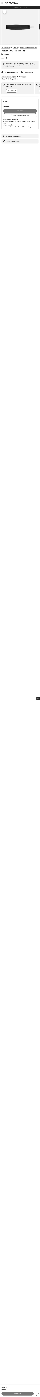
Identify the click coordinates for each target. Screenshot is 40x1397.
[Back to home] (11, 3)
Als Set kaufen (11, 91)
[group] (20, 27)
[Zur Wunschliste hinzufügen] (37, 1394)
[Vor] (37, 88)
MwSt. (11, 125)
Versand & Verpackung (24, 127)
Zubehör (15, 48)
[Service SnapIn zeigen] (38, 698)
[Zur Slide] (9, 43)
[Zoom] (4, 12)
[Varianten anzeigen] (2, 43)
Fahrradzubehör (5, 48)
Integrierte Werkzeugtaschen (28, 48)
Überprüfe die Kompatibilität (9, 79)
